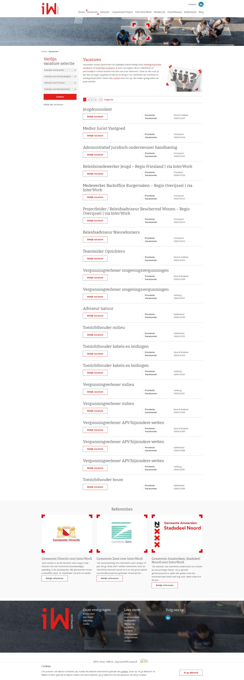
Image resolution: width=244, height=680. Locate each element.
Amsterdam (88, 613)
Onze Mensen (174, 12)
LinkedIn (201, 4)
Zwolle (86, 623)
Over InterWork (143, 12)
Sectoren (104, 12)
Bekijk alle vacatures (53, 104)
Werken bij (159, 12)
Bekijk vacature (95, 116)
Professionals (130, 634)
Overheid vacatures (105, 67)
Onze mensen (131, 637)
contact (116, 78)
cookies (124, 671)
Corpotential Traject (122, 12)
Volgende (108, 99)
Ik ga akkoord (191, 672)
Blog (201, 12)
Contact (192, 4)
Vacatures (92, 12)
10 (100, 99)
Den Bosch (88, 617)
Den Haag (88, 620)
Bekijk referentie (54, 578)
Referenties (190, 12)
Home (81, 12)
